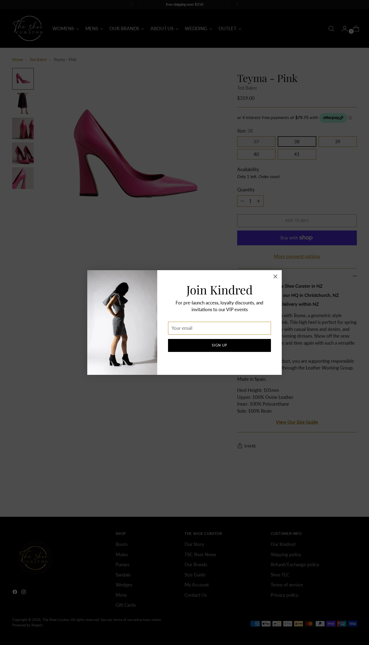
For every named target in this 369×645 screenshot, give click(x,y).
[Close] (275, 276)
